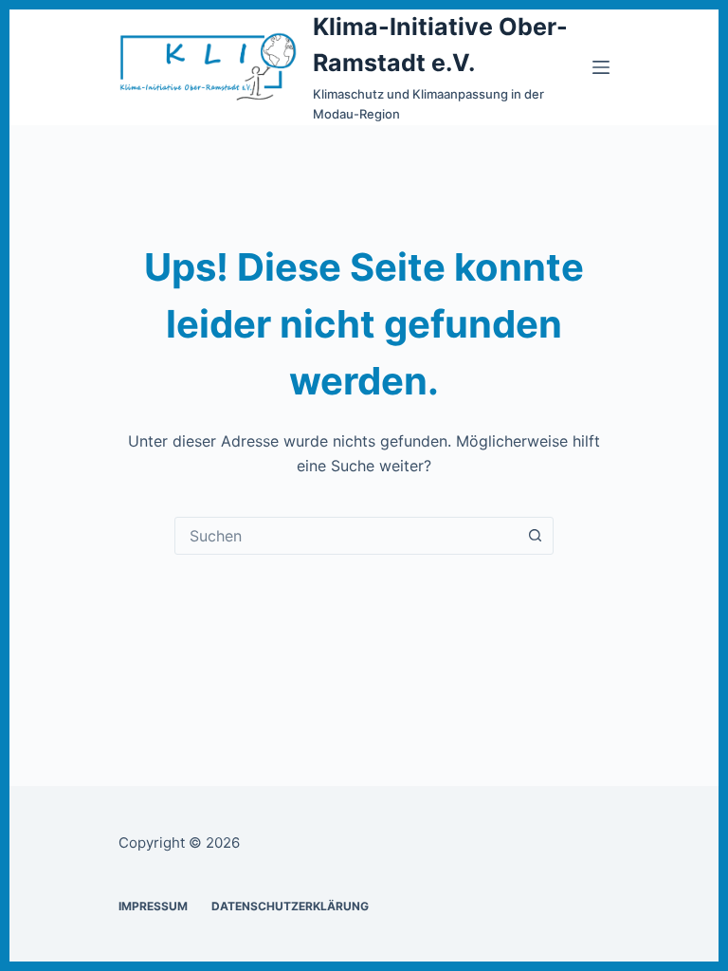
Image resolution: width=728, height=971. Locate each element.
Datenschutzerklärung (290, 906)
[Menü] (601, 67)
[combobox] (346, 536)
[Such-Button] (535, 536)
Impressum (153, 906)
